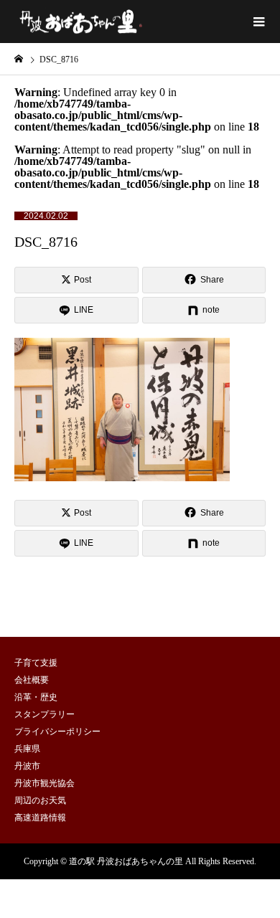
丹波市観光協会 (44, 783)
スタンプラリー (44, 714)
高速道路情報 (40, 818)
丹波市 (27, 766)
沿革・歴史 (35, 697)
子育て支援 (35, 663)
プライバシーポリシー (57, 732)
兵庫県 (27, 749)
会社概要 (31, 680)
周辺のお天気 (40, 800)
